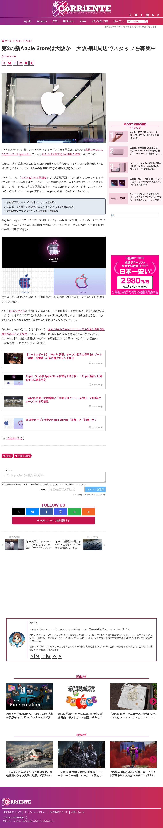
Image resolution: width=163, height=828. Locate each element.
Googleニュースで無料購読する (53, 520)
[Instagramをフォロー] (147, 15)
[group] (29, 701)
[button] (146, 21)
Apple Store (24, 455)
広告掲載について (59, 812)
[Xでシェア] (4, 63)
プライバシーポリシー (35, 812)
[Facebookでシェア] (15, 63)
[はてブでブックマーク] (20, 63)
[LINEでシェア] (26, 63)
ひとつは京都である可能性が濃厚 (61, 154)
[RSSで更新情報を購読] (158, 15)
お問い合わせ (78, 812)
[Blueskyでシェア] (9, 63)
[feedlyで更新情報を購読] (152, 15)
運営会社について (12, 812)
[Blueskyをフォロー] (136, 15)
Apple (8, 455)
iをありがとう (17, 311)
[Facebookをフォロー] (141, 15)
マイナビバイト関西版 (33, 177)
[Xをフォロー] (130, 15)
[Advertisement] (135, 95)
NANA (33, 623)
